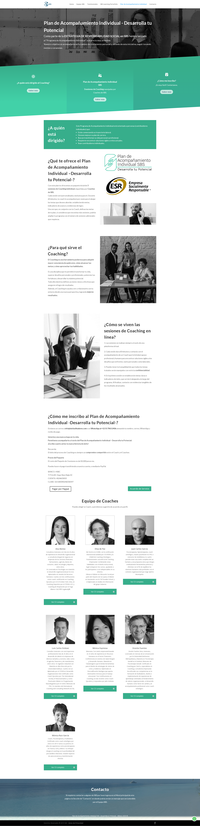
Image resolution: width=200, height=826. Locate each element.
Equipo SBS (80, 4)
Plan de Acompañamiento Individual (133, 4)
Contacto (152, 4)
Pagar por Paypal (60, 488)
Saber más (33, 90)
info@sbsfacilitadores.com (76, 428)
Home (71, 4)
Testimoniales (92, 4)
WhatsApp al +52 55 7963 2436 (103, 428)
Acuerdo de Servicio (139, 488)
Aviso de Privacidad (76, 823)
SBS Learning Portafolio (109, 4)
